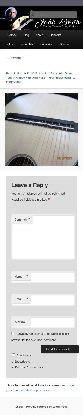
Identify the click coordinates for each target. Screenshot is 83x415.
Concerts (55, 35)
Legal (19, 406)
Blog (26, 35)
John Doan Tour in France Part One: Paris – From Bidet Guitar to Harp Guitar (40, 77)
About (39, 35)
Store (10, 44)
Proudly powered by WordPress (47, 406)
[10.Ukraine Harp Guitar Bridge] (41, 129)
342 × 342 (47, 73)
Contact (64, 44)
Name (21, 276)
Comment (22, 219)
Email (21, 298)
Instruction (27, 44)
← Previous (13, 58)
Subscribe (46, 44)
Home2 (12, 35)
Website (20, 321)
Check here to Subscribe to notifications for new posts (27, 361)
